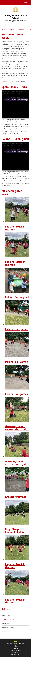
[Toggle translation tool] (7, 2)
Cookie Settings (22, 100)
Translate (14, 3)
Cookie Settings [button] (15, 654)
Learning (12, 29)
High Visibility (15, 647)
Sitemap (15, 648)
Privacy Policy (15, 652)
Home (3, 29)
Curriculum (22, 29)
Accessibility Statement (15, 650)
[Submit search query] (21, 2)
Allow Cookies (11, 100)
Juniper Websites (20, 645)
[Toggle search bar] (3, 2)
